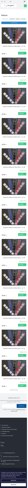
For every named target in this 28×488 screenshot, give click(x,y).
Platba (2, 445)
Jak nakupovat (5, 425)
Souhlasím (13, 484)
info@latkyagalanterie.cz (9, 453)
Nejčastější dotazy (6, 431)
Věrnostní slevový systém (7, 435)
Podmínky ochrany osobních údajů (9, 429)
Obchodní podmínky (6, 427)
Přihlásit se (21, 406)
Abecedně (23, 19)
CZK (10, 1)
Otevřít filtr (14, 22)
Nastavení (13, 480)
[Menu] (24, 1)
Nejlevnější (12, 19)
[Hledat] (2, 1)
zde (15, 477)
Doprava (2, 442)
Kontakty (4, 433)
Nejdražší (18, 19)
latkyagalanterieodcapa (9, 464)
